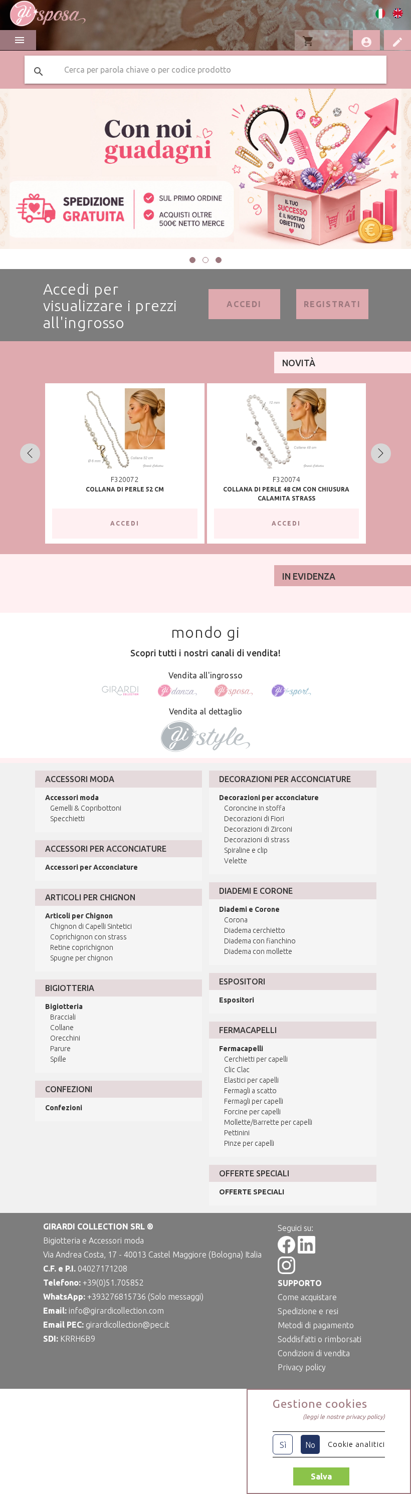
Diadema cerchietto (254, 930)
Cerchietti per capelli (256, 1059)
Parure (60, 1049)
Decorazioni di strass (257, 840)
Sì (283, 1444)
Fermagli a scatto (250, 1091)
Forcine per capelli (252, 1112)
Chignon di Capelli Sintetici (91, 926)
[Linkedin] (306, 1250)
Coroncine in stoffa (254, 808)
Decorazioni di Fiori (254, 819)
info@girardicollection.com (116, 1310)
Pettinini (237, 1133)
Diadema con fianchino (260, 941)
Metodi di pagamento (316, 1325)
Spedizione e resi (308, 1311)
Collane (62, 1028)
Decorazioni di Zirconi (258, 829)
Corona (236, 920)
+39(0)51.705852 (113, 1282)
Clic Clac (237, 1070)
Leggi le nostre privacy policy (344, 1416)
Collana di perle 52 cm (125, 489)
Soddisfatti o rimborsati (319, 1339)
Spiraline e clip (246, 850)
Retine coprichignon (81, 947)
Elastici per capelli (251, 1080)
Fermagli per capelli (253, 1101)
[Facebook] (286, 1250)
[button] (192, 260)
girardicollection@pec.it (127, 1324)
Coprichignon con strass (88, 937)
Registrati (332, 304)
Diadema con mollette (258, 951)
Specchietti (67, 819)
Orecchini (65, 1038)
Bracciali (63, 1017)
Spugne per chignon (81, 958)
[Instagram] (286, 1271)
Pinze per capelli (249, 1143)
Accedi (244, 304)
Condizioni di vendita (314, 1353)
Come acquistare (307, 1297)
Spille (58, 1059)
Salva (321, 1476)
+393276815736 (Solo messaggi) (145, 1296)
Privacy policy (302, 1367)
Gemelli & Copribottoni (85, 808)
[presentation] (30, 453)
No (310, 1444)
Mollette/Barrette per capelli (268, 1122)
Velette (235, 861)
